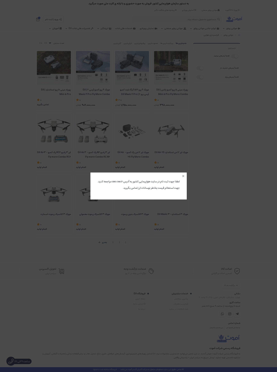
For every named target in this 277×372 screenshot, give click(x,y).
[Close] (183, 176)
